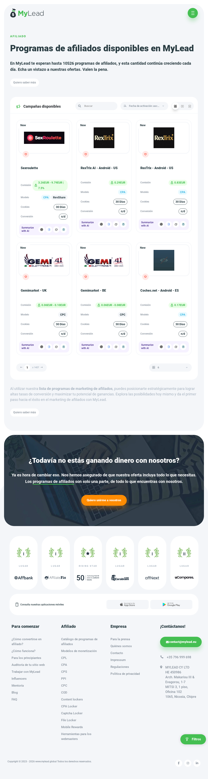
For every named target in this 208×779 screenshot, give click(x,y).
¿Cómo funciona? (23, 651)
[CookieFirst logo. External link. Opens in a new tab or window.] (57, 361)
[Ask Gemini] (49, 229)
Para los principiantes (26, 658)
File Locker (68, 720)
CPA (64, 665)
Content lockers (72, 699)
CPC (64, 685)
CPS (64, 672)
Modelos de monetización (79, 651)
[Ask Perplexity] (63, 229)
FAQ (14, 699)
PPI (63, 679)
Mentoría (18, 685)
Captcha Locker (71, 713)
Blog (15, 692)
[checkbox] (60, 395)
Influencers (19, 679)
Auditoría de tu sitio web (28, 665)
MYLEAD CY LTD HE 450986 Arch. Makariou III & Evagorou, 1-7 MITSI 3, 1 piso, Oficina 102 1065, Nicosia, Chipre (180, 682)
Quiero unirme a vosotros (104, 500)
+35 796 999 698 (179, 657)
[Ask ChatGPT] (41, 229)
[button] (63, 356)
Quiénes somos (121, 646)
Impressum (118, 660)
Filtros (196, 739)
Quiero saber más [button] (24, 82)
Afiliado (18, 36)
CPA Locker (69, 706)
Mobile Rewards (72, 727)
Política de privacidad (125, 674)
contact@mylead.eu (182, 642)
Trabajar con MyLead (26, 672)
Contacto (116, 653)
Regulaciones (119, 667)
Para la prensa (120, 639)
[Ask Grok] (56, 229)
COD (64, 692)
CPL (64, 658)
